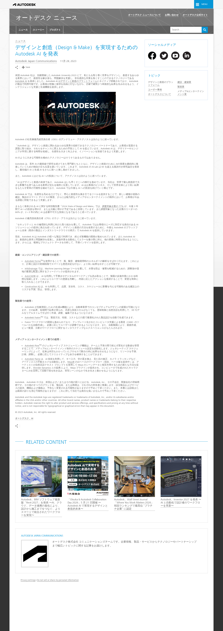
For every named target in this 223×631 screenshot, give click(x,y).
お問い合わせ (172, 15)
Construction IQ (32, 286)
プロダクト (55, 29)
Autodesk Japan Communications (36, 61)
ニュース (23, 29)
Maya (70, 362)
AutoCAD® (30, 276)
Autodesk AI (21, 81)
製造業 (180, 86)
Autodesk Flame (32, 359)
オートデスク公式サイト (195, 15)
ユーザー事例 (155, 89)
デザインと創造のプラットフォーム (79, 81)
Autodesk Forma (33, 261)
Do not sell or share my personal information (58, 580)
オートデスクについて (159, 94)
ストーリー (38, 29)
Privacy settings (28, 580)
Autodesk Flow (32, 345)
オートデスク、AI (24, 418)
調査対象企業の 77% (113, 206)
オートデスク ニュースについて (144, 15)
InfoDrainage (31, 268)
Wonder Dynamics (42, 367)
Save (28, 67)
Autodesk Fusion (33, 317)
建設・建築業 (184, 82)
